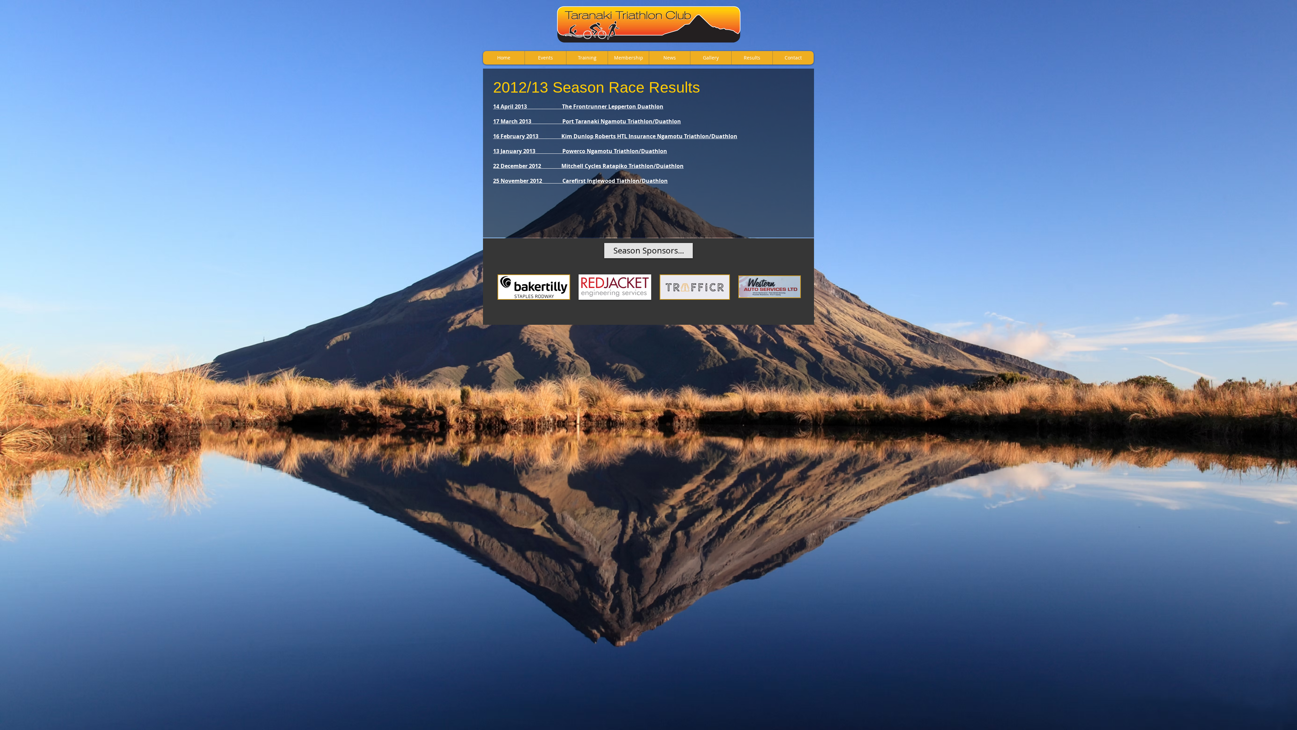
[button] (648, 250)
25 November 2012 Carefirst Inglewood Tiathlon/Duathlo (578, 181)
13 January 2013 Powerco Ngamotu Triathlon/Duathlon (580, 151)
